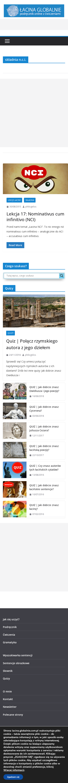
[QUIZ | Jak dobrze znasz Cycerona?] (14, 411)
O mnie (7, 691)
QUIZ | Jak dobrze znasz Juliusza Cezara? (44, 428)
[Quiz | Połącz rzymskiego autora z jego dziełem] (34, 311)
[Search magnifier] (61, 275)
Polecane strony (13, 714)
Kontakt (8, 699)
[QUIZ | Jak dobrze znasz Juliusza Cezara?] (14, 431)
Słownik (8, 671)
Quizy (10, 333)
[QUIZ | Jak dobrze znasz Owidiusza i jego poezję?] (14, 391)
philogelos (30, 206)
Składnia (29, 200)
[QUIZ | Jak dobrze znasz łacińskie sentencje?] (14, 490)
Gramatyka (10, 642)
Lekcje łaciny (14, 200)
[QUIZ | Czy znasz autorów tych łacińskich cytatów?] (14, 470)
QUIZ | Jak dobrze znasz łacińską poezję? (44, 448)
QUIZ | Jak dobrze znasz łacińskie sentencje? (44, 487)
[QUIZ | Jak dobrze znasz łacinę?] (14, 509)
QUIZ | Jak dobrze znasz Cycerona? (44, 408)
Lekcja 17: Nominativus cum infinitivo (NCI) (35, 216)
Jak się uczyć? (11, 619)
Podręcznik (10, 627)
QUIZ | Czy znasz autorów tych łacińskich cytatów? (45, 467)
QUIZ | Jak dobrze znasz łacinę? (44, 507)
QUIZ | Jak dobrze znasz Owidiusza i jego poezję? (44, 389)
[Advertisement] (34, 113)
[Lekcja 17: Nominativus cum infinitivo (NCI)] (35, 178)
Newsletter (10, 706)
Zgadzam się (13, 777)
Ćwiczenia (9, 634)
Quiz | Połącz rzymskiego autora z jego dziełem (32, 344)
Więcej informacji (13, 770)
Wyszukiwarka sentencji (17, 655)
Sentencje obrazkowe (16, 663)
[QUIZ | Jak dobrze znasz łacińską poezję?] (14, 450)
